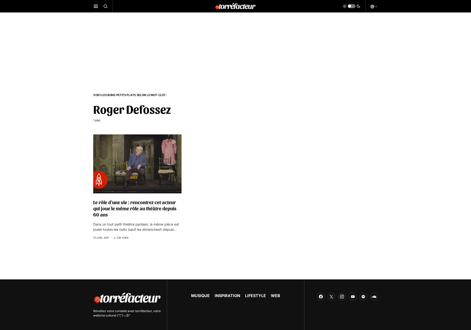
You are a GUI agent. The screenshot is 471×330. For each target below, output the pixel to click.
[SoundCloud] (374, 296)
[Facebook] (321, 296)
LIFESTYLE (255, 295)
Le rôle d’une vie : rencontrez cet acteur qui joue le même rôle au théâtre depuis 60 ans (134, 208)
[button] (95, 6)
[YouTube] (353, 296)
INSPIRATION (227, 295)
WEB (275, 295)
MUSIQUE (200, 295)
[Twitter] (331, 296)
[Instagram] (342, 296)
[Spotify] (363, 296)
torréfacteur (143, 311)
